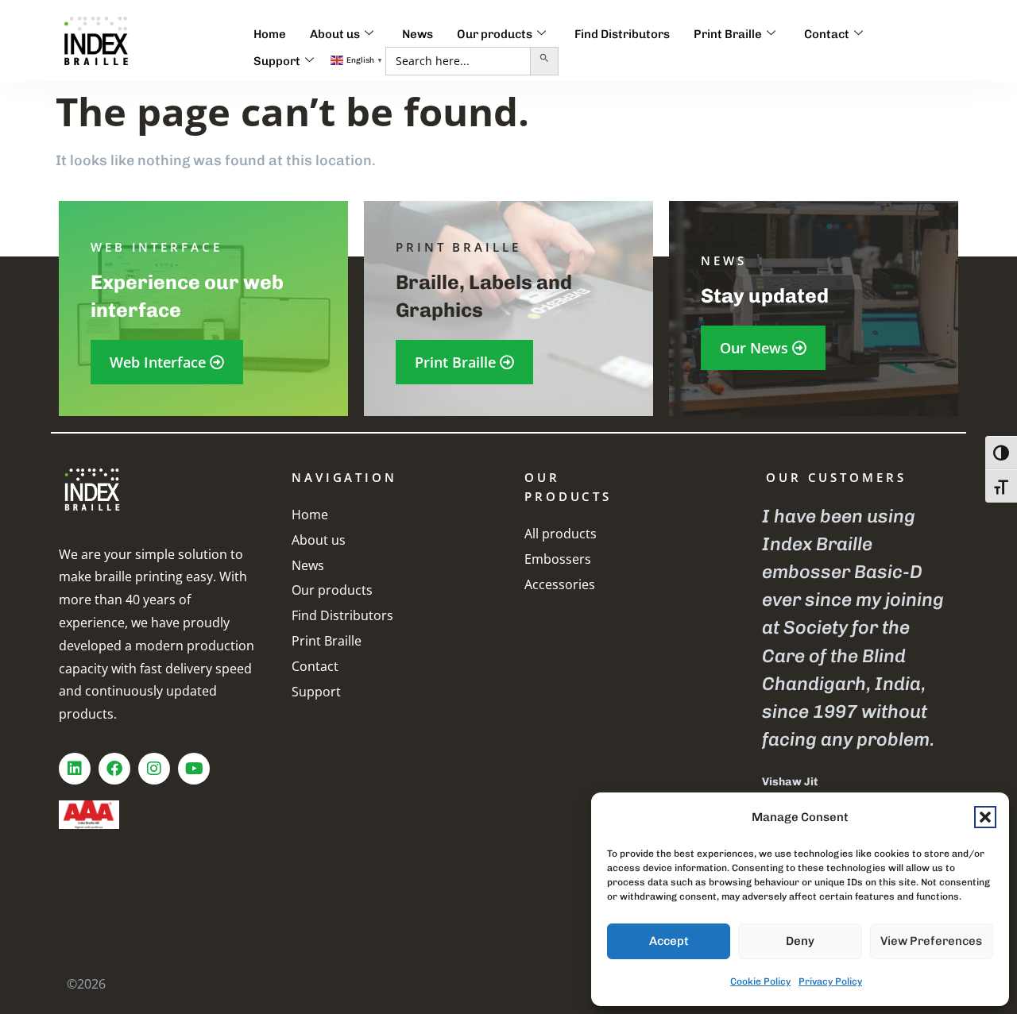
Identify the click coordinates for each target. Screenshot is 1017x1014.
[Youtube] (194, 769)
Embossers (557, 559)
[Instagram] (154, 769)
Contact (826, 34)
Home (269, 34)
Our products (494, 34)
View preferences (931, 941)
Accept (669, 941)
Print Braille (728, 34)
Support (276, 61)
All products (560, 533)
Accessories (559, 584)
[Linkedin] (75, 769)
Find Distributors (622, 34)
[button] (985, 817)
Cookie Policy (760, 981)
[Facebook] (114, 769)
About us (335, 34)
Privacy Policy (830, 981)
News (417, 34)
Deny (800, 941)
